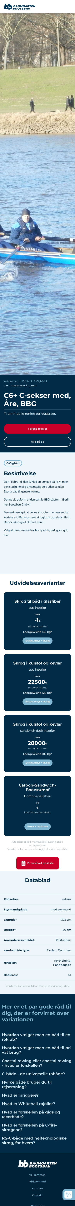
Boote (25, 381)
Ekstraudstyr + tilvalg (37, 640)
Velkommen (11, 381)
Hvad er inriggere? (20, 1095)
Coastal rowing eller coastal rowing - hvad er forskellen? (37, 1063)
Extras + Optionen (37, 826)
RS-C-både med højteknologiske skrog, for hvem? (34, 1140)
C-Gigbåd (39, 381)
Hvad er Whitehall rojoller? (28, 1103)
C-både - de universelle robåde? (33, 1074)
